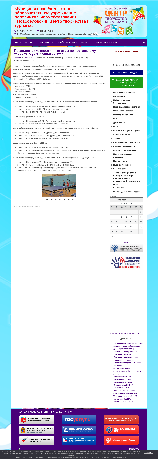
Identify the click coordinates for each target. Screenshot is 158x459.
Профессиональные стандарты (122, 155)
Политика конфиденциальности (124, 333)
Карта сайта (119, 188)
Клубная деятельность (124, 146)
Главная (17, 42)
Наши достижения (122, 165)
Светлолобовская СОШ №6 (125, 393)
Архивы (113, 196)
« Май (125, 242)
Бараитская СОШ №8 (122, 399)
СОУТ (116, 119)
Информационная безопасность (121, 101)
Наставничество (121, 161)
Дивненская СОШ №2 (122, 382)
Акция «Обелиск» (121, 134)
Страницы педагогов (123, 111)
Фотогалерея (86, 42)
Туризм (116, 138)
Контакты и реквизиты (106, 42)
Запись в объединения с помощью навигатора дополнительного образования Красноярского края (126, 178)
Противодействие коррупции (127, 107)
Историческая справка (124, 92)
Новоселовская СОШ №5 (124, 391)
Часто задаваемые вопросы (126, 192)
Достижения (119, 122)
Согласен (149, 452)
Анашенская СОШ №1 (122, 379)
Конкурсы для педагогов (124, 150)
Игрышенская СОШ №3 (123, 385)
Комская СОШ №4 (121, 388)
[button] (144, 42)
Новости (28, 42)
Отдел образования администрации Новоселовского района (127, 371)
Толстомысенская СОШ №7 (125, 396)
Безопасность (119, 169)
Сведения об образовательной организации (55, 42)
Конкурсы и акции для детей (126, 130)
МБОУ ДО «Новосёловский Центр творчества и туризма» (46, 412)
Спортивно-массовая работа (126, 142)
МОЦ (115, 126)
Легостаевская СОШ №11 (124, 402)
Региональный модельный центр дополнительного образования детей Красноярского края (128, 346)
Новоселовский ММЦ (122, 377)
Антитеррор (119, 96)
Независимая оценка (123, 115)
